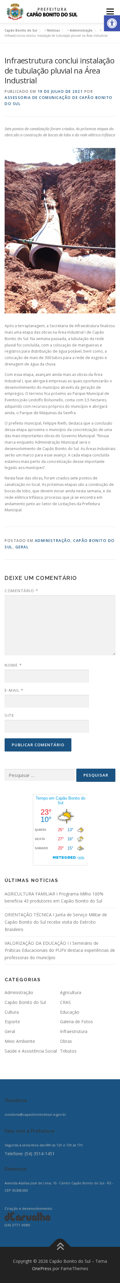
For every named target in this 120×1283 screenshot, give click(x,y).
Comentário (21, 590)
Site (9, 715)
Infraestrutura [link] (73, 1031)
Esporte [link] (12, 1021)
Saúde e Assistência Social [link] (31, 1051)
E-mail (14, 690)
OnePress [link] (41, 1268)
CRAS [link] (65, 1002)
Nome (13, 665)
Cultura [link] (12, 1012)
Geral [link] (22, 547)
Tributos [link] (68, 1051)
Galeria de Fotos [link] (76, 1021)
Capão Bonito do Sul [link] (25, 1002)
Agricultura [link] (70, 992)
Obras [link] (66, 1041)
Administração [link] (53, 540)
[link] (112, 23)
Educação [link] (69, 1012)
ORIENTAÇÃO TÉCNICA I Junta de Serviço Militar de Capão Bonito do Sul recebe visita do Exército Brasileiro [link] (56, 922)
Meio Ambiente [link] (20, 1041)
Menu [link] (110, 11)
